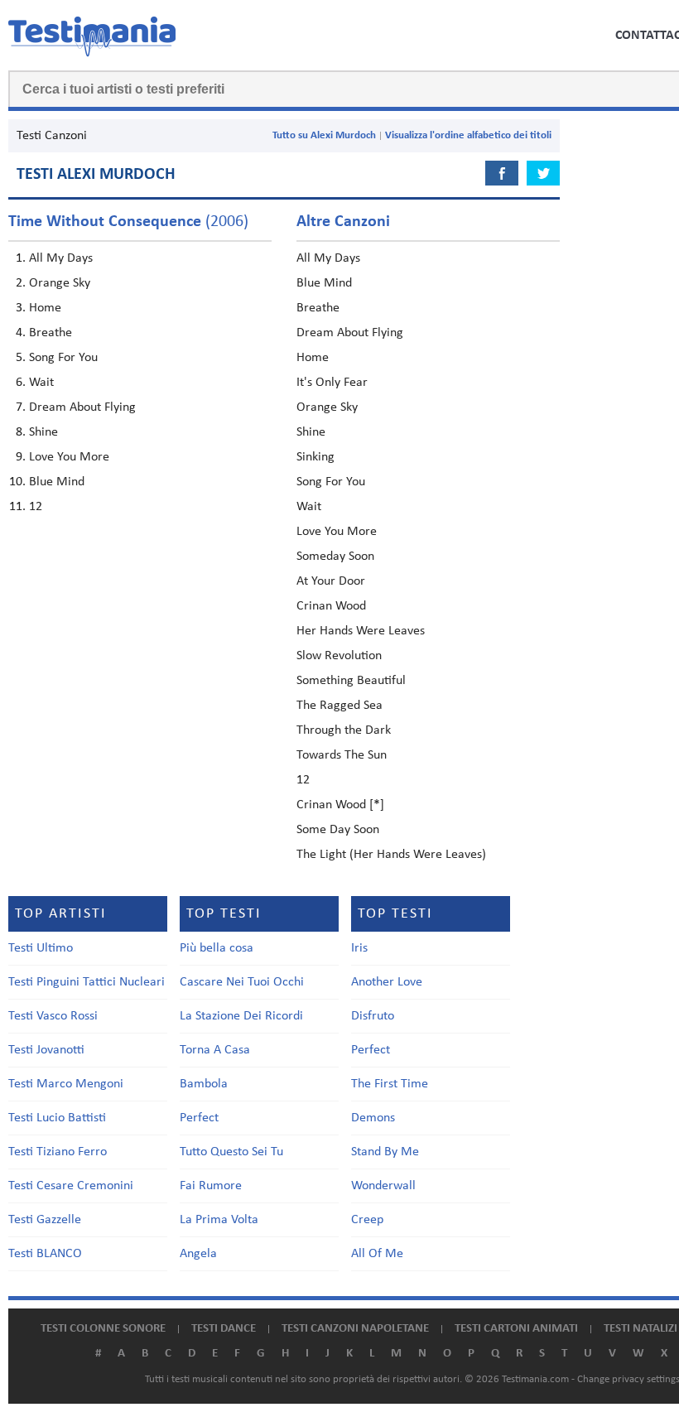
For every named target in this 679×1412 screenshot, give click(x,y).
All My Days (61, 258)
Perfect (199, 1118)
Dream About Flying (82, 407)
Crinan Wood (331, 606)
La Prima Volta (219, 1219)
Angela (198, 1253)
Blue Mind (56, 482)
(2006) (128, 222)
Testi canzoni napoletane (355, 1329)
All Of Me (377, 1253)
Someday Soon (335, 556)
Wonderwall (383, 1186)
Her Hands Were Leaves (360, 631)
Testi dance (223, 1329)
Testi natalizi (640, 1329)
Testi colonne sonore (103, 1329)
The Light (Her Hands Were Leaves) (391, 854)
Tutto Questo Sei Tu (231, 1152)
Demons (373, 1118)
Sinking (315, 457)
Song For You (63, 357)
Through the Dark (343, 730)
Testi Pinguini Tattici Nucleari (86, 982)
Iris (359, 948)
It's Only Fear (332, 382)
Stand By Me (385, 1152)
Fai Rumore (211, 1186)
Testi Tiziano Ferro (57, 1152)
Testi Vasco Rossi (53, 1016)
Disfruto (372, 1016)
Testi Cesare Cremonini (70, 1186)
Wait (41, 382)
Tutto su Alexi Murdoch (324, 135)
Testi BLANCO (45, 1253)
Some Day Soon (337, 829)
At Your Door (330, 581)
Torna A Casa (215, 1050)
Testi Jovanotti (46, 1050)
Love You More (69, 457)
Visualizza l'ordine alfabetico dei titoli (468, 135)
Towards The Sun (341, 755)
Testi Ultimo (40, 948)
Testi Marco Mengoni (65, 1084)
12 (35, 506)
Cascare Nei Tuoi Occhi (242, 982)
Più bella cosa (216, 948)
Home (45, 308)
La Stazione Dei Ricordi (241, 1016)
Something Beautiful (351, 680)
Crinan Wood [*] (340, 805)
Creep (367, 1219)
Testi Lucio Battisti (57, 1118)
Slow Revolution (339, 656)
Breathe (50, 333)
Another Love (386, 982)
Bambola (204, 1084)
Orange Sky (59, 283)
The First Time (389, 1084)
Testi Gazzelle (44, 1219)
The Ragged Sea (339, 705)
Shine (43, 432)
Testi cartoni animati (516, 1329)
